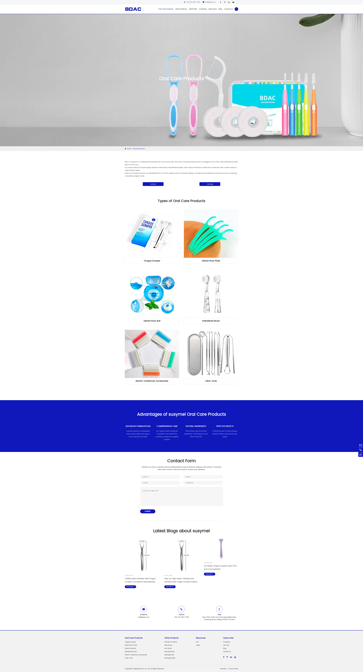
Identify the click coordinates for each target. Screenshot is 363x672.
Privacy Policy (233, 669)
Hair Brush (168, 648)
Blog (220, 9)
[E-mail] (360, 445)
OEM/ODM (193, 9)
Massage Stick (169, 651)
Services (226, 645)
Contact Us (228, 9)
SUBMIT (148, 511)
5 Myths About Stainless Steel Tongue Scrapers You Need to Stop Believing (140, 580)
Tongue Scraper (152, 261)
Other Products (181, 9)
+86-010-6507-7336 (192, 2)
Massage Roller (169, 658)
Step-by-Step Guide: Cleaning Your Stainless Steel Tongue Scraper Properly (180, 580)
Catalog (210, 184)
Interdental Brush (211, 321)
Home (129, 149)
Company (203, 9)
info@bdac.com (209, 2)
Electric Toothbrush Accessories (152, 381)
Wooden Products (170, 642)
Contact (153, 184)
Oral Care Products (165, 9)
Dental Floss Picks (211, 261)
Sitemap (223, 669)
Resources (213, 9)
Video (198, 645)
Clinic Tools (211, 381)
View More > (130, 587)
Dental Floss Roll (152, 321)
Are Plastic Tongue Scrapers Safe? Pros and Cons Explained (220, 568)
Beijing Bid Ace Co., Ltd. (142, 669)
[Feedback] (360, 454)
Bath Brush (168, 645)
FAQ (197, 642)
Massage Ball (169, 655)
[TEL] (360, 449)
